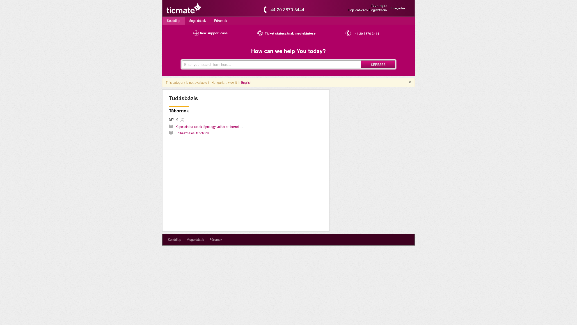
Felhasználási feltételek (192, 133)
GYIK (176, 119)
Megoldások (197, 20)
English (246, 82)
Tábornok (179, 110)
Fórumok (220, 20)
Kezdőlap (173, 20)
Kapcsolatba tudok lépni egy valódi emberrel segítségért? (216, 126)
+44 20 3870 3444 (286, 9)
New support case (214, 33)
